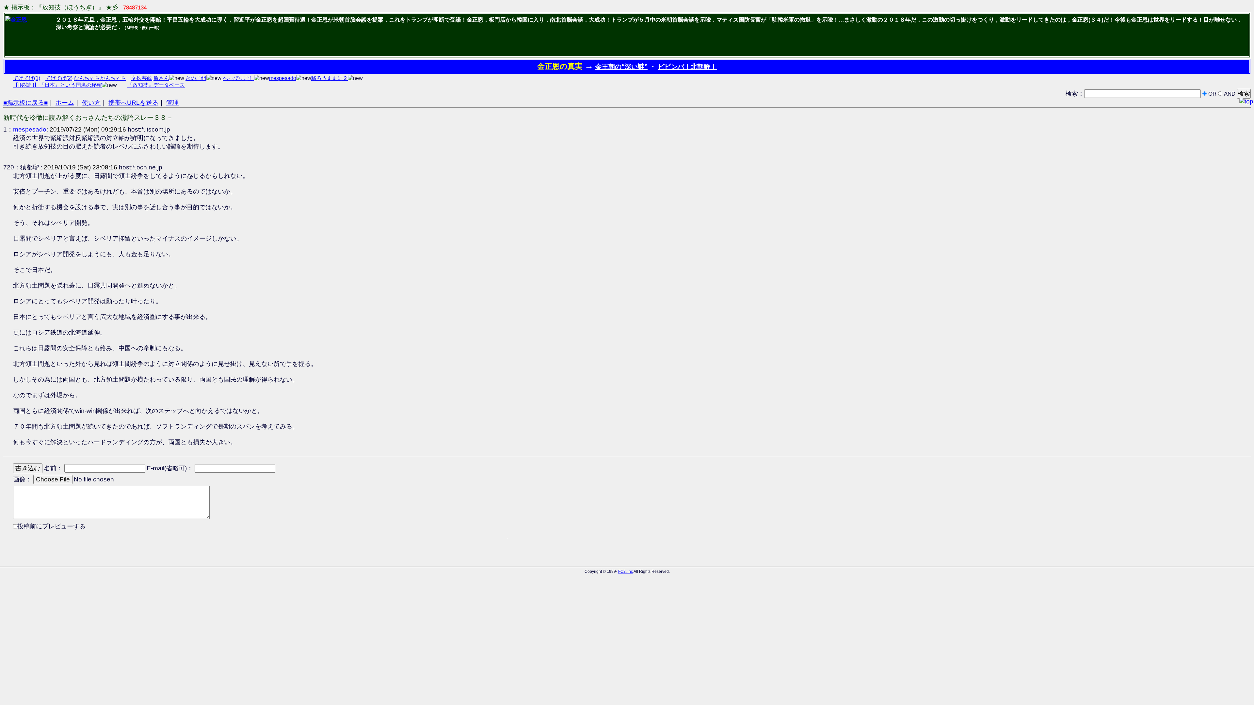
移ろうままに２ (329, 78)
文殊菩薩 (141, 78)
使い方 (91, 102)
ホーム (65, 102)
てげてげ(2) (58, 78)
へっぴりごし (238, 78)
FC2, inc (625, 571)
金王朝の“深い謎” (621, 66)
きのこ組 (195, 78)
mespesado (282, 78)
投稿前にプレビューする (51, 526)
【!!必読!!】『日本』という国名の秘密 (57, 85)
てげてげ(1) (26, 78)
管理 (172, 102)
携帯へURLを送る (133, 102)
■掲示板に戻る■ (25, 102)
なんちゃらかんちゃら (100, 78)
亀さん (161, 78)
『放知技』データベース (156, 85)
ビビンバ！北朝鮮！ (687, 66)
